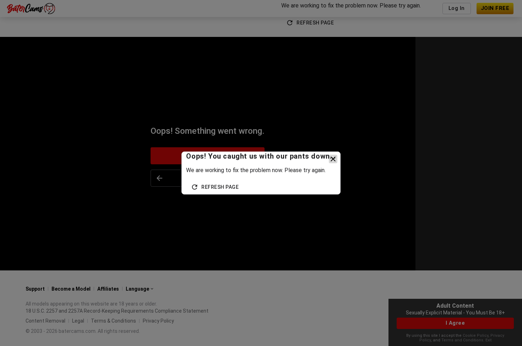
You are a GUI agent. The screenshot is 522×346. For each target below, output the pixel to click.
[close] (333, 159)
